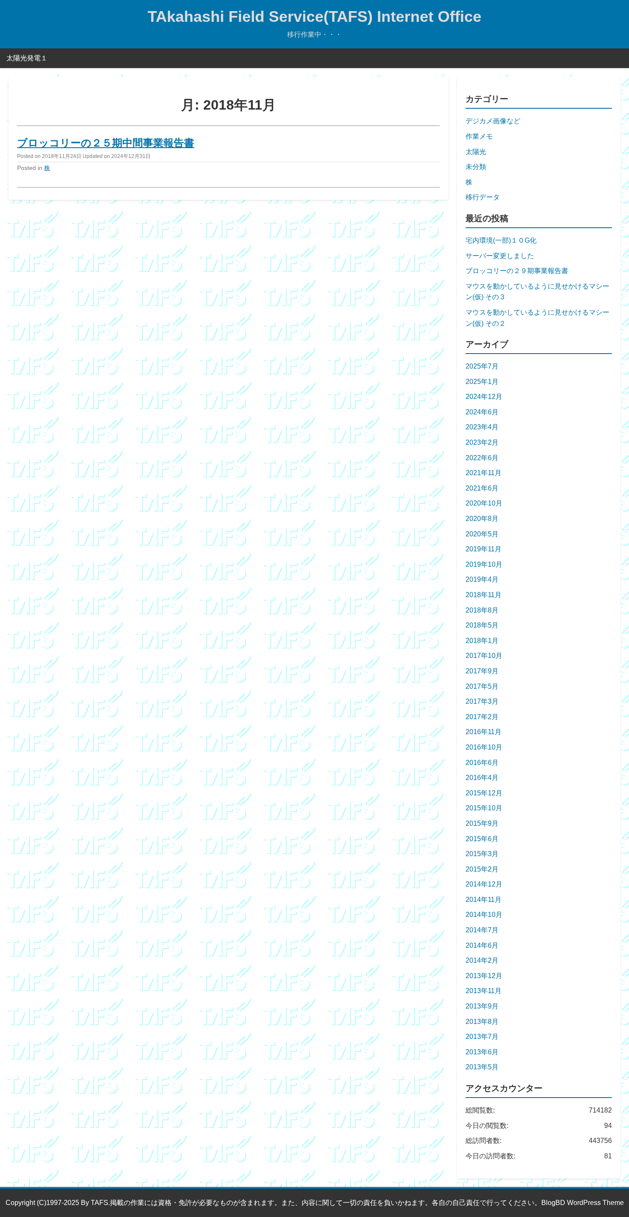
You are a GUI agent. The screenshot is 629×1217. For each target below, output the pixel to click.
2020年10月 (484, 503)
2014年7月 (482, 930)
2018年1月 (482, 640)
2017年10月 (484, 655)
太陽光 (476, 151)
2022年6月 (482, 457)
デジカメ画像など (493, 121)
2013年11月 (483, 990)
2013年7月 (482, 1036)
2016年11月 (483, 731)
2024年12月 (484, 396)
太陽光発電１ (26, 58)
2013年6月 (482, 1052)
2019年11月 (483, 549)
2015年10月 (484, 808)
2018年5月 (482, 625)
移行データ (483, 197)
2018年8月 (482, 610)
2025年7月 (482, 366)
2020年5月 (482, 534)
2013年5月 (482, 1067)
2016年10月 (484, 747)
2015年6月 (482, 838)
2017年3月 (482, 701)
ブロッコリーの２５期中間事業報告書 (105, 143)
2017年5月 (482, 686)
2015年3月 (482, 853)
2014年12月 (484, 884)
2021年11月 (483, 472)
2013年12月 (484, 975)
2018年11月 (483, 594)
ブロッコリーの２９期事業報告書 (517, 270)
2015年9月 (482, 823)
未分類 (476, 166)
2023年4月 (482, 427)
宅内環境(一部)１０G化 (501, 240)
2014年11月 (483, 899)
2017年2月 (482, 716)
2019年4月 (482, 579)
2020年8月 (482, 518)
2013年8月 (482, 1021)
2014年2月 (482, 960)
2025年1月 (482, 381)
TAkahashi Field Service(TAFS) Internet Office (314, 16)
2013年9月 (482, 1006)
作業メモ (479, 136)
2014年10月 (484, 914)
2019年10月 (484, 564)
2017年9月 (482, 671)
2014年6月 (482, 945)
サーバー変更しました (500, 255)
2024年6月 (482, 412)
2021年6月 (482, 488)
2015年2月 (482, 869)
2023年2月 (482, 442)
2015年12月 (484, 793)
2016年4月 (482, 777)
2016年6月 (482, 762)
